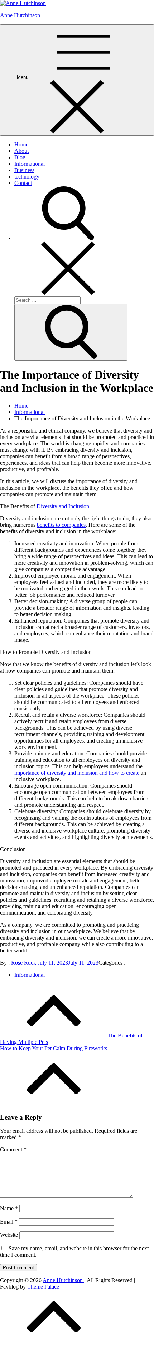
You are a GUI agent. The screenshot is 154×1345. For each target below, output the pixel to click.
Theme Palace (43, 1287)
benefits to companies (61, 525)
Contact (23, 183)
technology (26, 177)
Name (9, 1208)
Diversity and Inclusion (63, 506)
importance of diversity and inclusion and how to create (76, 773)
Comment (13, 1149)
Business (24, 170)
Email (9, 1222)
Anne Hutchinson (20, 15)
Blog (19, 157)
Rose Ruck (23, 963)
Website (9, 1235)
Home (21, 144)
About (21, 151)
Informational (29, 164)
